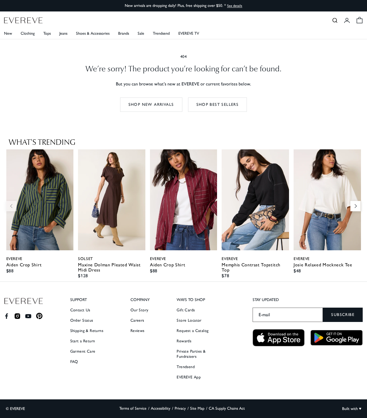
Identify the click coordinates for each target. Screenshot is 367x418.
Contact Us (80, 310)
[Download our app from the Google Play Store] (337, 337)
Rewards (184, 341)
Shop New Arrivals (151, 104)
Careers (137, 320)
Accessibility (160, 408)
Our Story (139, 310)
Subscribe (342, 314)
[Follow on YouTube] (28, 316)
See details (234, 6)
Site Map (197, 408)
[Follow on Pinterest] (39, 316)
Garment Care (82, 351)
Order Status (81, 320)
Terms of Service (133, 408)
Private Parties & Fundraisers (191, 354)
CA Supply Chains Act (227, 408)
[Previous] (11, 206)
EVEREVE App (189, 377)
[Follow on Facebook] (6, 316)
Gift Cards (186, 310)
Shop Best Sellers (217, 104)
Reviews (137, 330)
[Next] (355, 206)
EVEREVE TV (188, 33)
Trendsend (161, 33)
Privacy (180, 408)
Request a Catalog (192, 330)
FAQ (74, 361)
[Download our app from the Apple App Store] (279, 338)
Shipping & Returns (87, 330)
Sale (141, 33)
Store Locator (189, 320)
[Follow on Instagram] (17, 316)
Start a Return (82, 341)
